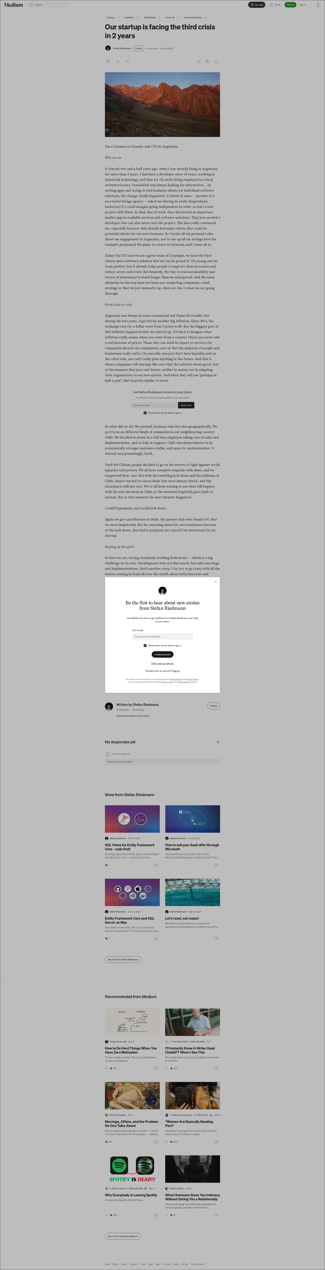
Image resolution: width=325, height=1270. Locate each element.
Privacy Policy (193, 679)
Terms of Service (176, 679)
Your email (137, 630)
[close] (215, 581)
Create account (163, 654)
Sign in (176, 670)
